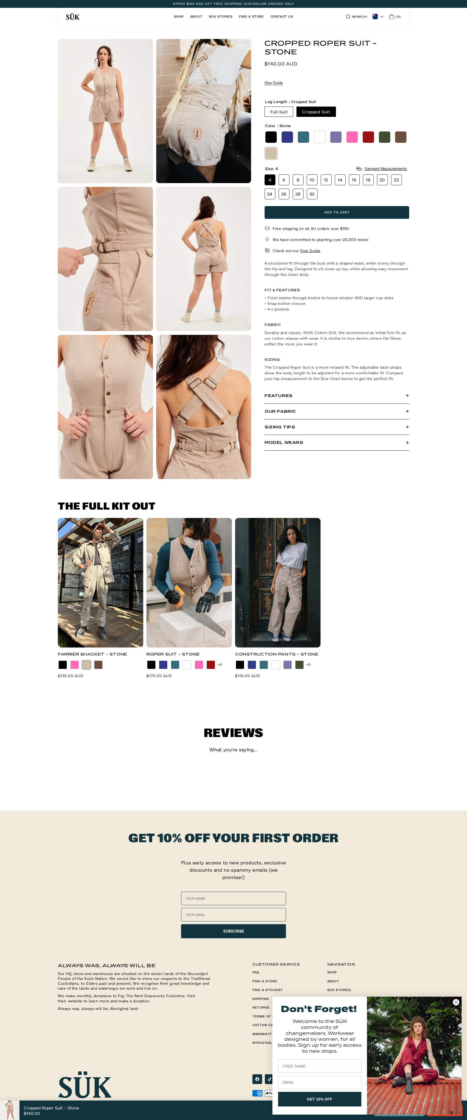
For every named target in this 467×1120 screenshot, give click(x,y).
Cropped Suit (316, 111)
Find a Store (264, 981)
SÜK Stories (339, 990)
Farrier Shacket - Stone (92, 654)
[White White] (319, 136)
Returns (260, 1007)
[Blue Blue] (287, 136)
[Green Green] (303, 136)
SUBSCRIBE (233, 931)
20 (382, 179)
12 (326, 179)
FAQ (255, 972)
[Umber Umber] (400, 136)
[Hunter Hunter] (384, 136)
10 (312, 179)
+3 (220, 664)
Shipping (260, 999)
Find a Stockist (267, 990)
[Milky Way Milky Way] (335, 136)
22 (396, 179)
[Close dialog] (456, 1002)
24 (270, 193)
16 (354, 179)
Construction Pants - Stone (276, 654)
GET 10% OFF (319, 1099)
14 (340, 179)
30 (312, 193)
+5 (308, 664)
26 (284, 193)
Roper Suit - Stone (173, 654)
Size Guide (274, 82)
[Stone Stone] (271, 153)
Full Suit (279, 111)
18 (368, 179)
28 (298, 193)
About (333, 981)
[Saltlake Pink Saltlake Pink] (352, 136)
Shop (332, 972)
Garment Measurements (386, 168)
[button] (356, 16)
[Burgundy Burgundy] (368, 136)
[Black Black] (271, 136)
